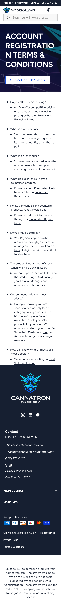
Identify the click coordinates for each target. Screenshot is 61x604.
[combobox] (30, 17)
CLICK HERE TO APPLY (28, 79)
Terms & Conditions (13, 547)
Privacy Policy (10, 540)
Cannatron (22, 532)
